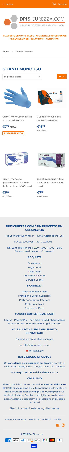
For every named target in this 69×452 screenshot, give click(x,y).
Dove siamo (34, 263)
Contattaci (47, 251)
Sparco (8, 320)
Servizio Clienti (34, 279)
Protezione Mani (34, 304)
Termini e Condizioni (40, 419)
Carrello (62, 4)
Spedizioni (34, 271)
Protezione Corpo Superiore (34, 295)
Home (5, 51)
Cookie (57, 419)
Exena (57, 323)
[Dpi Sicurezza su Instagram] (63, 425)
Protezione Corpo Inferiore (34, 300)
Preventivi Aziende (35, 275)
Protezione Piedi (34, 308)
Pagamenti (34, 267)
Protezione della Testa (34, 291)
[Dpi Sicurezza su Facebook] (58, 425)
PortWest (34, 320)
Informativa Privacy (15, 419)
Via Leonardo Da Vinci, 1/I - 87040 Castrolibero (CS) (34, 235)
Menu (9, 4)
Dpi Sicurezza (35, 434)
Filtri (62, 76)
